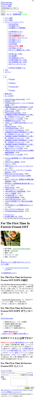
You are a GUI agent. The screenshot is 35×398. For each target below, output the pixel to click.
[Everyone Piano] (6, 2)
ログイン (4, 6)
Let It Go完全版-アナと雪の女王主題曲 (19, 201)
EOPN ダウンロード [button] (24, 262)
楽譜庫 (15, 14)
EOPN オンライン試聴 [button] (8, 262)
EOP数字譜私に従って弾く (14, 216)
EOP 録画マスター (15, 40)
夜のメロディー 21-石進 (14, 148)
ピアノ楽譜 (8, 18)
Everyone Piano (13, 24)
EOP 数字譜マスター (16, 31)
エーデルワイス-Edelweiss (15, 130)
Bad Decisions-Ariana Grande (15, 99)
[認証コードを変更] (27, 388)
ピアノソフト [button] (9, 22)
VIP (6, 75)
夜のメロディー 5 (12, 189)
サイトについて (15, 392)
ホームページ (9, 214)
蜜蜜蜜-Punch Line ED (13, 121)
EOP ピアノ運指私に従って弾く (20, 50)
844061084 (14, 251)
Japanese (13, 83)
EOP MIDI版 (13, 44)
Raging (8, 101)
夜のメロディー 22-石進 (14, 118)
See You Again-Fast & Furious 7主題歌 (18, 175)
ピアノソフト (10, 390)
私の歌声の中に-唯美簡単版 (15, 191)
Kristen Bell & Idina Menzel (21, 249)
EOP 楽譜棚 (13, 56)
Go (21, 12)
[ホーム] (12, 14)
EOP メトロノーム (15, 34)
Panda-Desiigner (11, 126)
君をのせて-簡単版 (12, 162)
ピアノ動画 (8, 20)
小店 (6, 70)
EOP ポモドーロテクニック (18, 38)
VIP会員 (24, 14)
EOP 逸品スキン (14, 26)
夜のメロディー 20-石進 (14, 154)
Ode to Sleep (10, 111)
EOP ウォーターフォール (17, 64)
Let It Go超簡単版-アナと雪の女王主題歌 (20, 158)
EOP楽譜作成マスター (9, 273)
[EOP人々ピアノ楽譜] (7, 318)
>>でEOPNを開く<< (15, 333)
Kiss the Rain (10, 187)
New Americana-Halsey (13, 113)
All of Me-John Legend (13, 199)
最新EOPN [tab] (8, 94)
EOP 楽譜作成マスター (16, 58)
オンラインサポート (22, 390)
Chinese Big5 (14, 86)
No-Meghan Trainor (12, 128)
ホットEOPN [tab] (9, 96)
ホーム (9, 14)
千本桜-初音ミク (12, 195)
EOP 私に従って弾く (16, 54)
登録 (9, 6)
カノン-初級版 (11, 193)
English (12, 79)
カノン (8, 164)
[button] (5, 77)
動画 (19, 14)
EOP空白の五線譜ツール (17, 68)
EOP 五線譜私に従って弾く (18, 62)
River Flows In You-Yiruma (14, 174)
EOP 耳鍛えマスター (16, 48)
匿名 (4, 379)
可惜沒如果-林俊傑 (12, 197)
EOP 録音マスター (15, 42)
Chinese (12, 90)
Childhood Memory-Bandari (15, 211)
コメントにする (6, 370)
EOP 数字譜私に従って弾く (18, 60)
